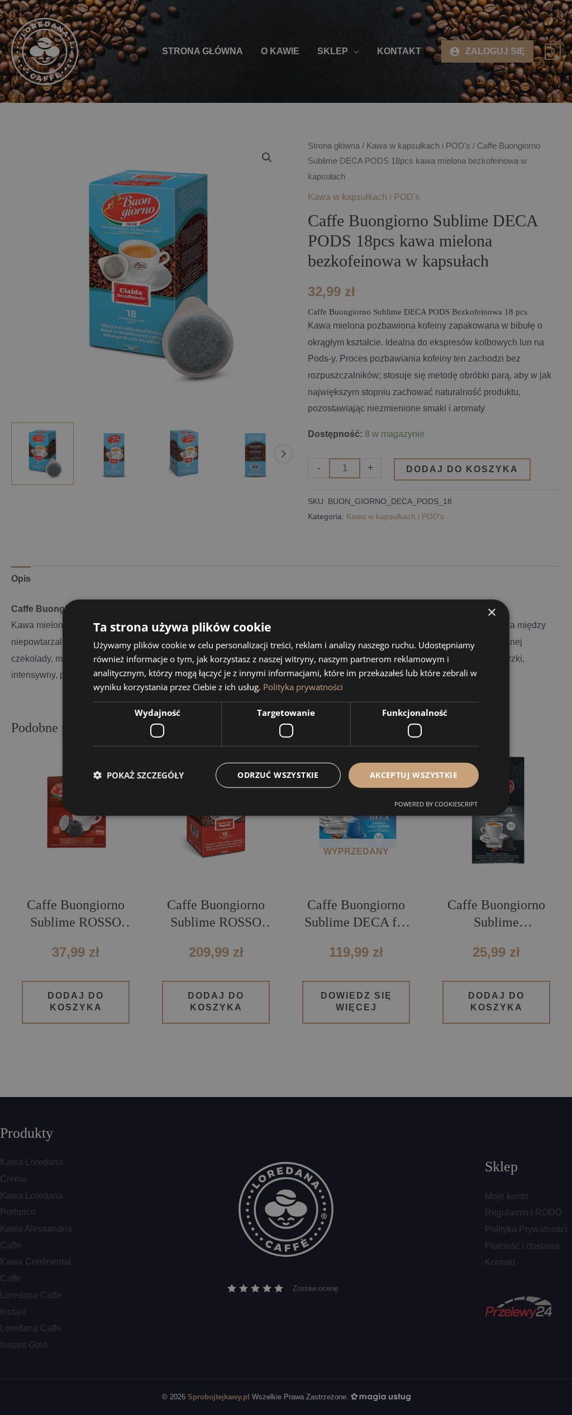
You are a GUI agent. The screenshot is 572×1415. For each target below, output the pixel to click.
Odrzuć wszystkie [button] (277, 775)
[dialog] (286, 708)
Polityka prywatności (303, 686)
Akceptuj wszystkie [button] (413, 775)
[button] (138, 775)
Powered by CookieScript (436, 803)
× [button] (491, 613)
